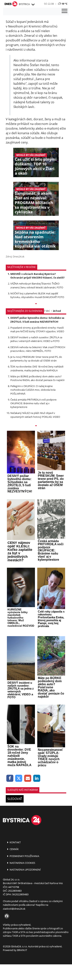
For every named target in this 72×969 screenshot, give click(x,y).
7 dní (47, 311)
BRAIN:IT (22, 950)
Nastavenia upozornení (25, 869)
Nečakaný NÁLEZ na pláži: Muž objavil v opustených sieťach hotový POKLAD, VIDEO (35, 414)
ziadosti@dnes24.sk (14, 908)
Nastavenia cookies (22, 863)
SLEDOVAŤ (14, 799)
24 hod (57, 311)
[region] (33, 5)
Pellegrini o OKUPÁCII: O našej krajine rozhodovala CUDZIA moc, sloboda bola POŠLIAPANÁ (32, 389)
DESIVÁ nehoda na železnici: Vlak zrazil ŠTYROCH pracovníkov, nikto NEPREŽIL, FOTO (37, 349)
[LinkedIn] (37, 778)
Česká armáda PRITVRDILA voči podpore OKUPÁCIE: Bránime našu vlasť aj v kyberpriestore (33, 403)
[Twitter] (19, 778)
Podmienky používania (24, 856)
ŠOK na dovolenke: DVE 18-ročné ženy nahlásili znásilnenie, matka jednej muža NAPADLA (36, 368)
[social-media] (6, 916)
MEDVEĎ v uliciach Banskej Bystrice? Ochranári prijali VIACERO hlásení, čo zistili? (37, 275)
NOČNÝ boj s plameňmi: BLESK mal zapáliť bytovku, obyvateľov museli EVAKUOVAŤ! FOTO (37, 295)
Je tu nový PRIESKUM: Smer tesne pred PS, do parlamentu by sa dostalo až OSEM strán (36, 358)
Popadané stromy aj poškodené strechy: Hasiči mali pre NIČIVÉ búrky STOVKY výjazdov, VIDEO (37, 329)
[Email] (28, 778)
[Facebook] (10, 778)
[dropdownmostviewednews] (36, 304)
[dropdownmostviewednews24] (36, 426)
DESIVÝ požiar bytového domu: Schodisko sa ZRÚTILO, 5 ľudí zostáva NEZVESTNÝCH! (37, 319)
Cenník (14, 849)
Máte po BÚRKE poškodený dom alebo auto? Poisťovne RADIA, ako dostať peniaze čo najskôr (37, 378)
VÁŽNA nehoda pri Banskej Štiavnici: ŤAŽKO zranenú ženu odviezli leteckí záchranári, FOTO (36, 285)
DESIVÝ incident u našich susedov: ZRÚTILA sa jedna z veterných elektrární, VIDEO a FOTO (36, 339)
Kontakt (15, 842)
